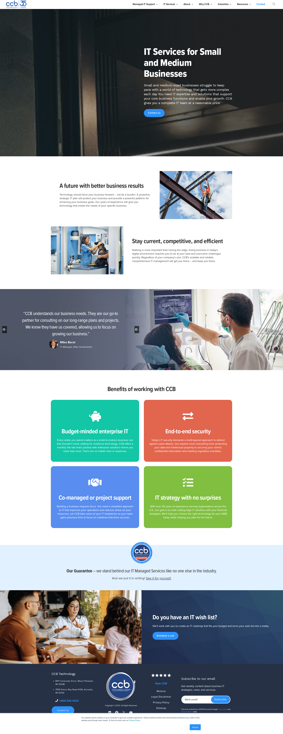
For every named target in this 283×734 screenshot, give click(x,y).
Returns (161, 691)
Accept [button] (195, 727)
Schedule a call (165, 635)
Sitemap (161, 708)
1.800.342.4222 (69, 700)
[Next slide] (136, 329)
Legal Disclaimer (161, 696)
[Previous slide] (4, 329)
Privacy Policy (134, 720)
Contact (260, 4)
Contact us (154, 113)
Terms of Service (187, 712)
